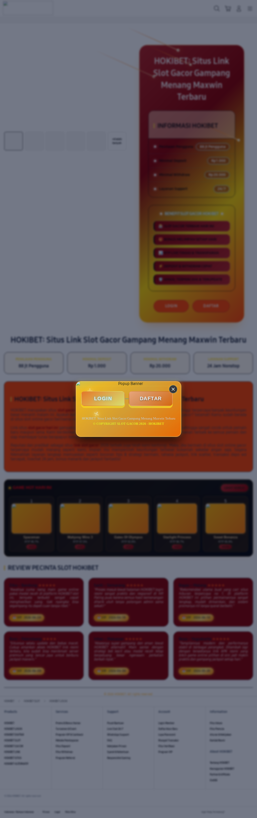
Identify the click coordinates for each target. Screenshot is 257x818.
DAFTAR (151, 398)
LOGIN (103, 398)
